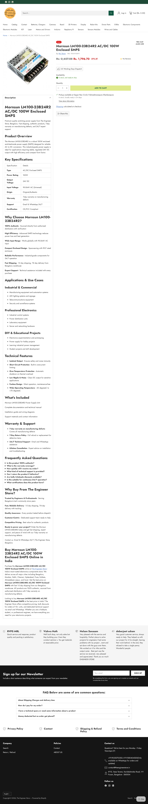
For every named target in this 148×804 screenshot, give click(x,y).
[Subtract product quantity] (58, 88)
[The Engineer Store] (10, 13)
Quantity (59, 83)
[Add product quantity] (67, 88)
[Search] (111, 13)
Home (5, 35)
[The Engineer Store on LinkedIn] (12, 2)
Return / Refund (9, 752)
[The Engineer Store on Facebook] (6, 2)
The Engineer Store (39, 568)
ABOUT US (58, 752)
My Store (62, 53)
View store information (66, 101)
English (6, 794)
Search (5, 748)
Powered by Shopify (39, 798)
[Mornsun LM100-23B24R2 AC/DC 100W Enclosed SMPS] (28, 66)
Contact (57, 748)
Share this (64, 113)
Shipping (59, 106)
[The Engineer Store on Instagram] (9, 2)
